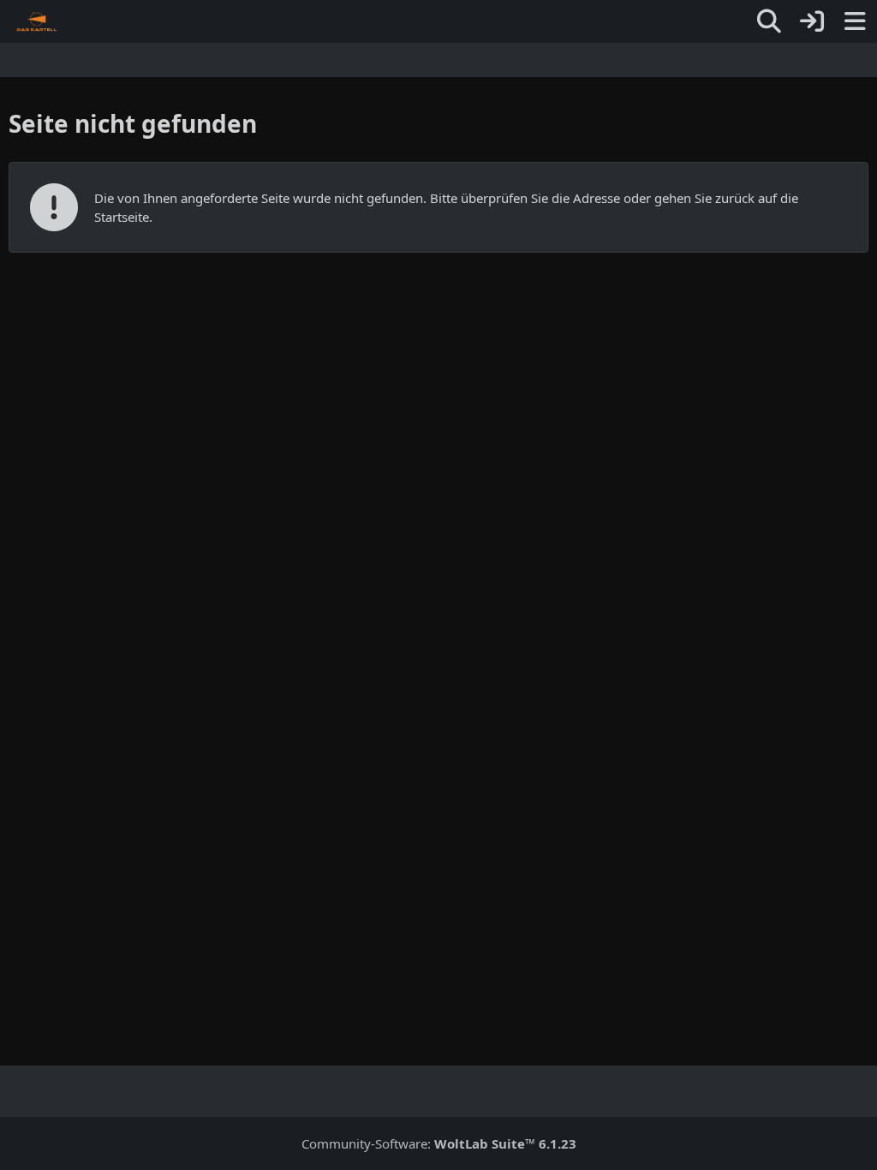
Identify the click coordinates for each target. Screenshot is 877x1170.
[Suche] (769, 21)
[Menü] (855, 21)
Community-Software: (438, 1143)
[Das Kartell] (37, 21)
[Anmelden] (812, 21)
